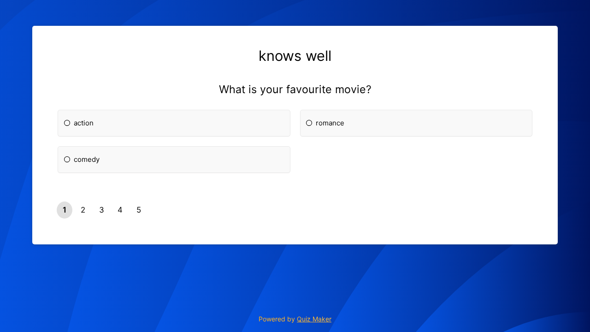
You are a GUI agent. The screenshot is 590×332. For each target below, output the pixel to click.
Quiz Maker (314, 319)
